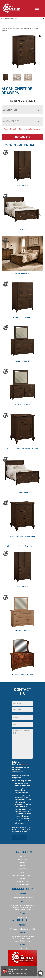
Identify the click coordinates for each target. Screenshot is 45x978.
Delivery (17, 770)
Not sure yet (18, 772)
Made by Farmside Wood (22, 101)
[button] (40, 36)
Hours (22, 866)
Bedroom (9, 28)
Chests (15, 28)
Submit (19, 837)
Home (3, 28)
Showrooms (22, 859)
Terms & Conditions (21, 831)
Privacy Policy (25, 829)
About (22, 856)
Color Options (22, 869)
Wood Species (11, 121)
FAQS (22, 872)
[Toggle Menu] (39, 8)
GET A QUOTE (22, 137)
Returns (23, 878)
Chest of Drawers (23, 28)
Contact (22, 862)
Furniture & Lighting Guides (22, 875)
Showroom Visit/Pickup (22, 767)
